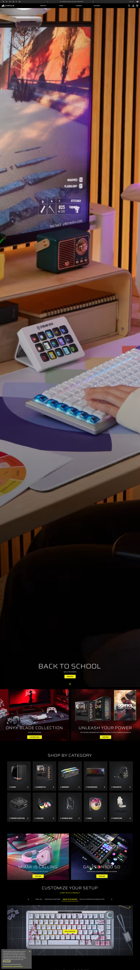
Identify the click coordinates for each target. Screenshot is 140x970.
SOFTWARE (97, 6)
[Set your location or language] (137, 2)
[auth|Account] (133, 6)
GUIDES (61, 6)
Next (93, 1)
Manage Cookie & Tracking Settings (13, 966)
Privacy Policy (6, 961)
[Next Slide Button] (111, 899)
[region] (16, 959)
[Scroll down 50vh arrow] (70, 684)
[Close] (29, 951)
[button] (8, 5)
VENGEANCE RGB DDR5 (52, 899)
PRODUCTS (43, 6)
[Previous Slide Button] (28, 899)
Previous (48, 1)
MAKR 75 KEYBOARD (70, 899)
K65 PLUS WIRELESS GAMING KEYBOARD (94, 899)
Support (131, 1)
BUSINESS (79, 6)
